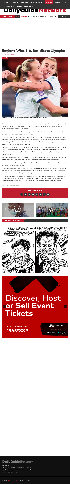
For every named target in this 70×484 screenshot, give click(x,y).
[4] (37, 336)
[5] (38, 336)
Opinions (27, 6)
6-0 (7, 185)
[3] (35, 336)
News (6, 2)
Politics (15, 2)
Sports (49, 2)
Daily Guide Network (13, 480)
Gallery (58, 2)
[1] (31, 336)
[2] (33, 336)
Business (24, 2)
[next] (65, 306)
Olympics (17, 185)
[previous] (4, 306)
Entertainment (36, 2)
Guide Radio (8, 6)
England (10, 185)
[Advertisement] (35, 33)
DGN (18, 6)
